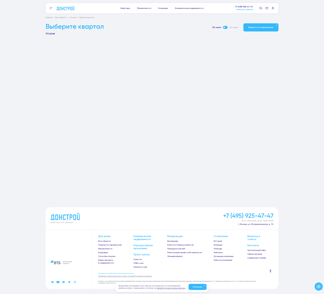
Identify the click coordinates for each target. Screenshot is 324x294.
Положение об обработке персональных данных (116, 273)
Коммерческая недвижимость (189, 8)
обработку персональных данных (170, 288)
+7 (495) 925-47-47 (244, 6)
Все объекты (61, 17)
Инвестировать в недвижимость (106, 261)
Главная (49, 17)
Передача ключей (176, 248)
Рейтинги (218, 252)
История (218, 241)
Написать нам (140, 267)
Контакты (253, 245)
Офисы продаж (254, 254)
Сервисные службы (256, 258)
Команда (218, 245)
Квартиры (125, 8)
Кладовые (163, 8)
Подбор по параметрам (110, 245)
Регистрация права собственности (184, 252)
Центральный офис (256, 250)
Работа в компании (223, 260)
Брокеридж (172, 241)
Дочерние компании (223, 256)
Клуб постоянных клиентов (180, 245)
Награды (218, 248)
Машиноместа (144, 8)
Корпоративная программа (143, 247)
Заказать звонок (245, 9)
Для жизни (104, 236)
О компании (221, 236)
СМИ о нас (139, 263)
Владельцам (175, 236)
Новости (138, 259)
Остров (73, 17)
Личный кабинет (175, 256)
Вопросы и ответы (253, 238)
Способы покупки (106, 256)
